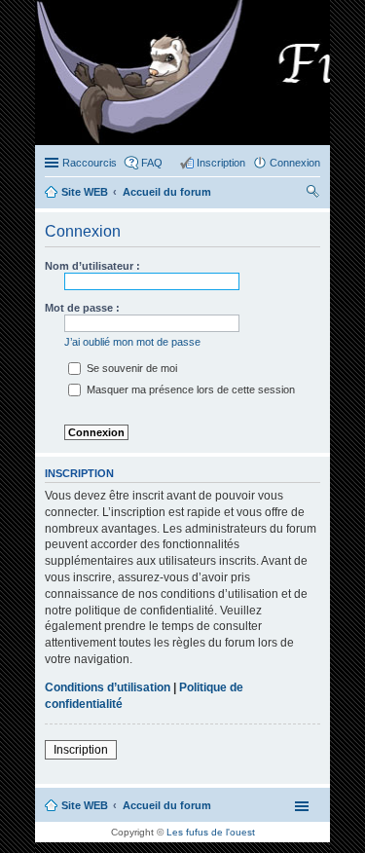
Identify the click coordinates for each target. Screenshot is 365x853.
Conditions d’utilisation (107, 687)
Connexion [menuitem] (295, 162)
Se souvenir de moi (130, 368)
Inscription (81, 750)
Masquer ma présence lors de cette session (189, 389)
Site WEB (84, 805)
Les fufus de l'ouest (210, 832)
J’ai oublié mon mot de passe (132, 342)
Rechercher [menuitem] (312, 194)
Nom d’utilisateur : (92, 266)
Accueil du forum (167, 805)
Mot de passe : (82, 308)
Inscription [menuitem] (221, 162)
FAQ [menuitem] (152, 162)
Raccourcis (89, 162)
